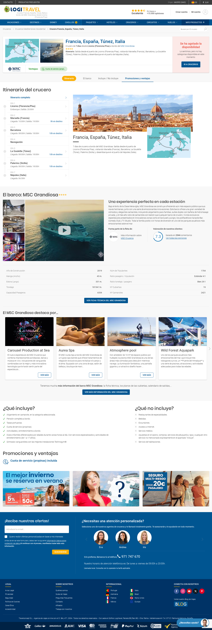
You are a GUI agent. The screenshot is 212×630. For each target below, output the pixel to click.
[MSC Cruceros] (14, 69)
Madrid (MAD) (180, 2)
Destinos (34, 22)
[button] (195, 22)
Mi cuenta (195, 12)
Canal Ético (9, 605)
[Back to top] (205, 613)
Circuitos (152, 22)
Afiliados (59, 605)
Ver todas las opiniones (176, 238)
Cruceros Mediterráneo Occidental (30, 29)
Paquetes (91, 22)
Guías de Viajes (61, 594)
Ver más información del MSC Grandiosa (106, 392)
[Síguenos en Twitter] (195, 591)
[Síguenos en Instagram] (183, 591)
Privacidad (9, 594)
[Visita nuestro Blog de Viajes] (189, 604)
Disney (53, 22)
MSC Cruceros (127, 238)
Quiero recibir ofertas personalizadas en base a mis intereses (36, 536)
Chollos (69, 22)
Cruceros (131, 22)
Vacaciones (13, 22)
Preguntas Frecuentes (64, 598)
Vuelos (171, 22)
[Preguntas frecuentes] (106, 488)
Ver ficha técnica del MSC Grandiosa (106, 300)
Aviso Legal (9, 590)
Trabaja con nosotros (64, 609)
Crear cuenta (181, 12)
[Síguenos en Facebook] (176, 591)
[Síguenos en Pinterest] (202, 591)
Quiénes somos (62, 590)
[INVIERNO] (36, 488)
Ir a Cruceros (191, 64)
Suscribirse (60, 552)
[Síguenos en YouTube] (189, 591)
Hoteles (111, 22)
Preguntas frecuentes (29, 2)
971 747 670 (130, 557)
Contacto (8, 2)
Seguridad (9, 598)
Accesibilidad (10, 609)
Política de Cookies (12, 602)
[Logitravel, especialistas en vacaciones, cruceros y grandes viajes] (25, 9)
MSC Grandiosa (128, 46)
